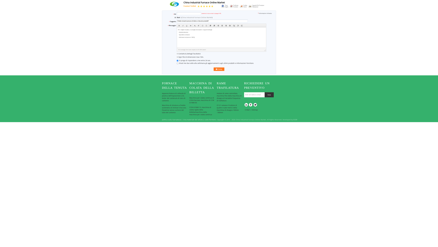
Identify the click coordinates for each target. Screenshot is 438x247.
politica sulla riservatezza (171, 120)
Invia (269, 95)
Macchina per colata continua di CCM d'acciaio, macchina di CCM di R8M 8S (201, 100)
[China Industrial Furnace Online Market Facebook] (251, 105)
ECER (295, 120)
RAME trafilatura (228, 85)
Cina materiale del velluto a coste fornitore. (200, 120)
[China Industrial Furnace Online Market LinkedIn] (246, 105)
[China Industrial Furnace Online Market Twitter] (255, 105)
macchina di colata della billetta (201, 88)
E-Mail (247, 110)
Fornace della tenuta (174, 85)
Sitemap (255, 110)
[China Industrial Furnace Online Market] (174, 4)
